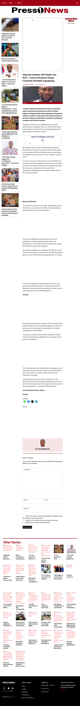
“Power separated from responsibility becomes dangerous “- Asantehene (10, 135)
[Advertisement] (53, 44)
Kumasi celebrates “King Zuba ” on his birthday (7, 624)
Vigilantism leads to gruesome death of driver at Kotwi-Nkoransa (8, 37)
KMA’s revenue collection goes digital (33, 623)
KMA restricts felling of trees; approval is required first (33, 642)
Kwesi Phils (12, 697)
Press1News (8, 682)
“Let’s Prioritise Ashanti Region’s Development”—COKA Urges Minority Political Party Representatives (9, 109)
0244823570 (45, 688)
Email (46, 500)
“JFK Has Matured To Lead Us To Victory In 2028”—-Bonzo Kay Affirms (9, 83)
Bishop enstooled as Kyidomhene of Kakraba (10, 60)
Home (4, 3)
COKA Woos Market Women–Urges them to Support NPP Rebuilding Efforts (10, 187)
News (10, 3)
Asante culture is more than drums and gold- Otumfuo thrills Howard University (10, 212)
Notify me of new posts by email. (38, 522)
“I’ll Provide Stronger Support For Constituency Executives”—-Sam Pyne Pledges (10, 161)
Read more (64, 689)
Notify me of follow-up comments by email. (42, 520)
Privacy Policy (25, 695)
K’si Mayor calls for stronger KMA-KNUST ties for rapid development (45, 625)
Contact (24, 689)
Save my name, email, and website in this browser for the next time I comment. (43, 517)
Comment (27, 470)
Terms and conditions (28, 698)
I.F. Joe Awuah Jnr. (42, 449)
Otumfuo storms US (70, 576)
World (19, 3)
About (23, 686)
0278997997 (45, 692)
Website (26, 508)
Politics (25, 103)
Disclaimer (25, 692)
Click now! (71, 23)
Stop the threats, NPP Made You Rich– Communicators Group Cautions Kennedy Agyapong (39, 77)
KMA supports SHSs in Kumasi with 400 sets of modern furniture (20, 625)
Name (26, 500)
